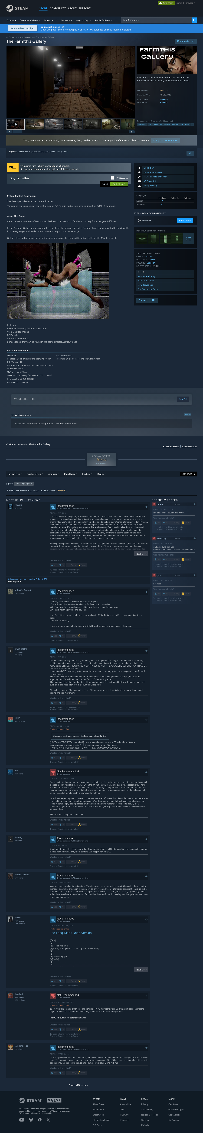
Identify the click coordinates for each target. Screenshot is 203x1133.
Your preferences (189, 446)
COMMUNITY (58, 8)
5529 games (19, 921)
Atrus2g (18, 837)
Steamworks (98, 1115)
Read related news (146, 280)
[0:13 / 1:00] (71, 82)
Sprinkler (164, 99)
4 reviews (18, 508)
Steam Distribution (101, 1120)
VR (150, 124)
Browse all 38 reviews (78, 1085)
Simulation (142, 124)
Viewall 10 (188, 238)
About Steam (99, 1104)
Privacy (144, 1104)
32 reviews (19, 774)
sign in (179, 3)
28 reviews (19, 1049)
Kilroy (17, 917)
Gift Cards (97, 1125)
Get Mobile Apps (176, 1109)
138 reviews (19, 593)
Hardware (124, 1115)
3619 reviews (20, 721)
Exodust (19, 994)
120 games (19, 652)
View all (187, 414)
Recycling (124, 1120)
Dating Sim (158, 124)
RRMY (18, 718)
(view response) (14, 581)
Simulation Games (25, 37)
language (189, 3)
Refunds (145, 1125)
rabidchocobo (21, 1046)
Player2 (18, 505)
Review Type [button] (14, 474)
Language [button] (52, 474)
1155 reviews (20, 924)
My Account (173, 1120)
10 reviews (19, 878)
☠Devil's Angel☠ (23, 590)
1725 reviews (20, 1000)
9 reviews (18, 841)
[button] (11, 20)
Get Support (174, 1115)
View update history (146, 276)
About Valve (125, 1104)
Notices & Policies (149, 1115)
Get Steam (173, 1104)
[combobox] (156, 20)
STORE (43, 8)
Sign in (12, 152)
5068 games (19, 997)
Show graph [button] (186, 474)
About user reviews (171, 446)
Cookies (145, 1120)
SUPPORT (85, 8)
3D (181, 124)
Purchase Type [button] (34, 474)
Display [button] (100, 474)
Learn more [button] (185, 220)
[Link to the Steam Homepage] (17, 11)
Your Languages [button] (23, 484)
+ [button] (192, 124)
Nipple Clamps (22, 874)
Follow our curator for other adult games (68, 1018)
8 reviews (18, 655)
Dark (187, 124)
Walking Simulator (171, 124)
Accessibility (147, 1109)
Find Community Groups (148, 289)
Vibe (17, 770)
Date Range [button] (69, 474)
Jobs (122, 1109)
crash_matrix (21, 649)
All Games (10, 37)
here (61, 423)
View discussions (145, 285)
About (72, 8)
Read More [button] (141, 554)
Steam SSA (98, 1109)
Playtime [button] (86, 474)
